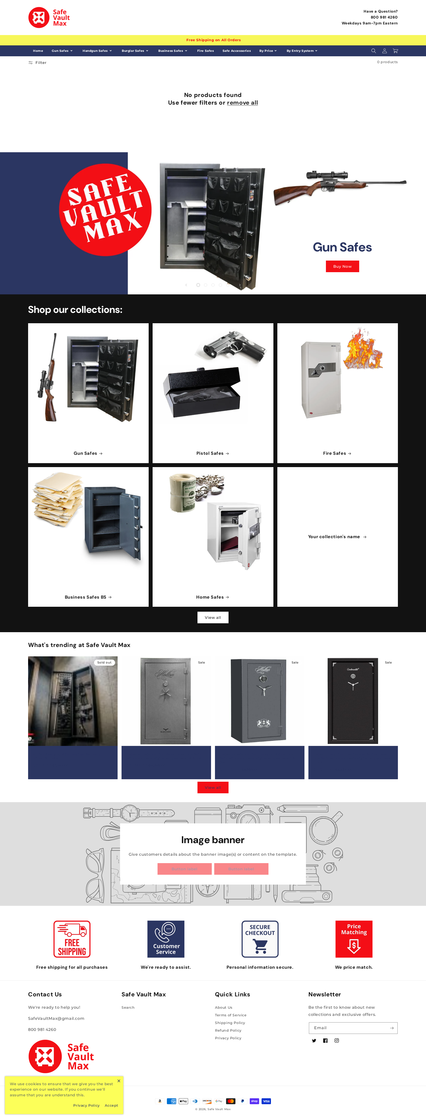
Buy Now (342, 266)
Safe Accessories (237, 51)
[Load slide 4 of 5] (220, 285)
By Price (266, 51)
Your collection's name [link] (334, 537)
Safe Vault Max (219, 1109)
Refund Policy (228, 1030)
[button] (373, 50)
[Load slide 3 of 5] (213, 285)
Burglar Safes (133, 51)
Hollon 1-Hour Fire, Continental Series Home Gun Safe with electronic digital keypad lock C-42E (351, 759)
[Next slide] (239, 285)
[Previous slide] (186, 285)
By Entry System (300, 51)
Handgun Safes (95, 51)
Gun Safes (60, 51)
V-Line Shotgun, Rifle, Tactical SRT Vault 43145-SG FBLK (67, 757)
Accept (111, 1105)
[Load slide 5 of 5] (227, 285)
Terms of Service (231, 1015)
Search (128, 1007)
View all (213, 617)
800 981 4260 (384, 17)
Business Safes (171, 51)
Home (38, 51)
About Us (223, 1007)
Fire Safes (205, 51)
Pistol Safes (210, 453)
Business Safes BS (85, 597)
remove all (242, 102)
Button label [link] (184, 869)
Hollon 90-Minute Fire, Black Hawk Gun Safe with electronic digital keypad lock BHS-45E (164, 757)
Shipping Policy (230, 1023)
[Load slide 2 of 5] (205, 285)
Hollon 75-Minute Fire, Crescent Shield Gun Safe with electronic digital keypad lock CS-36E (258, 759)
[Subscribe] (392, 1028)
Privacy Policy (228, 1038)
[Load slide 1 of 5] (198, 285)
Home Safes (210, 597)
